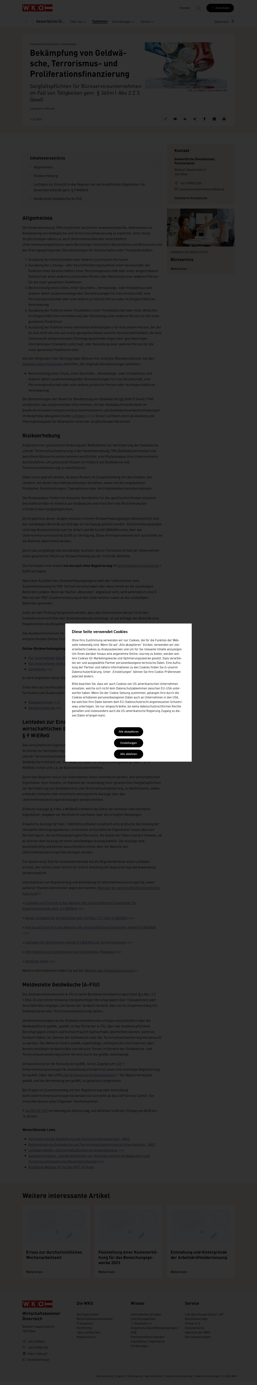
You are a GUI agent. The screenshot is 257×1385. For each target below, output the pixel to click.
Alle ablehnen (128, 754)
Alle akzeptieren (128, 732)
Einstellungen (128, 743)
